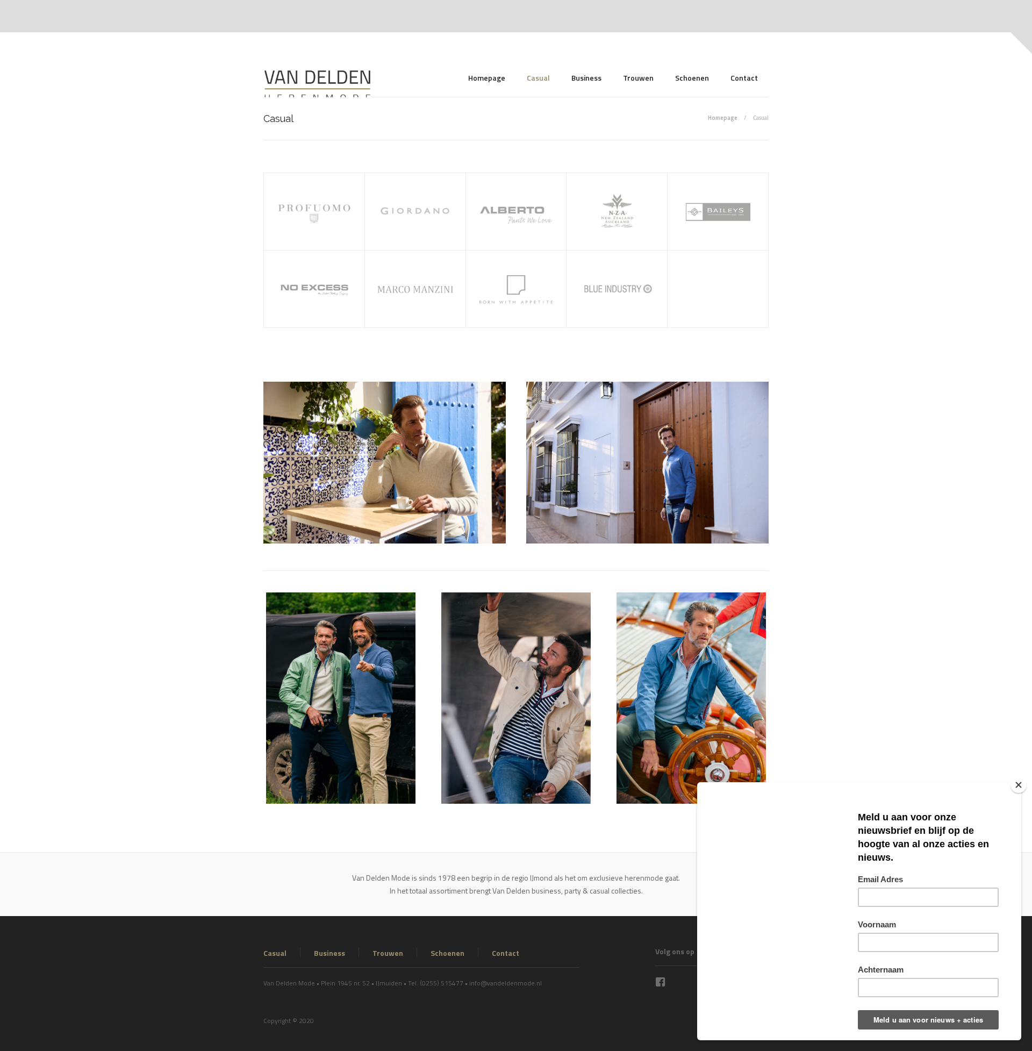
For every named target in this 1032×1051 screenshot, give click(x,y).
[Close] (1018, 785)
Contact (744, 77)
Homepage (486, 77)
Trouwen (638, 77)
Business (586, 77)
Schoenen (692, 77)
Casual (538, 77)
